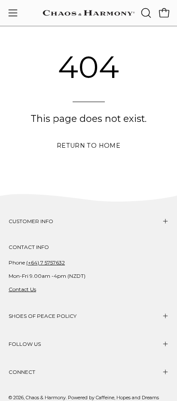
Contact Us (22, 289)
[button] (145, 13)
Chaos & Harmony (46, 398)
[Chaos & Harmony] (89, 13)
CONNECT (22, 372)
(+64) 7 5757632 (45, 262)
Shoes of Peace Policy (42, 316)
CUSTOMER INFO (31, 221)
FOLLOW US (25, 344)
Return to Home (88, 145)
